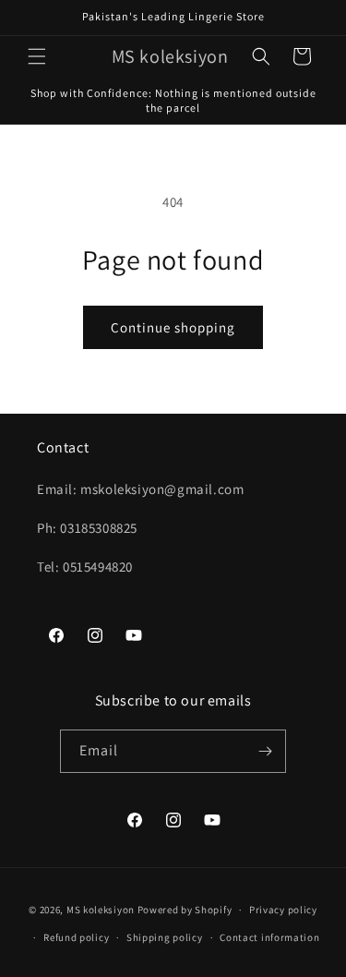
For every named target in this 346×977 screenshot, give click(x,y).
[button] (37, 56)
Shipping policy (164, 937)
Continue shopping (173, 327)
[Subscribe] (265, 751)
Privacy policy (283, 909)
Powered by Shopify (185, 909)
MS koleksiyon (100, 909)
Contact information (269, 937)
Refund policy (76, 937)
